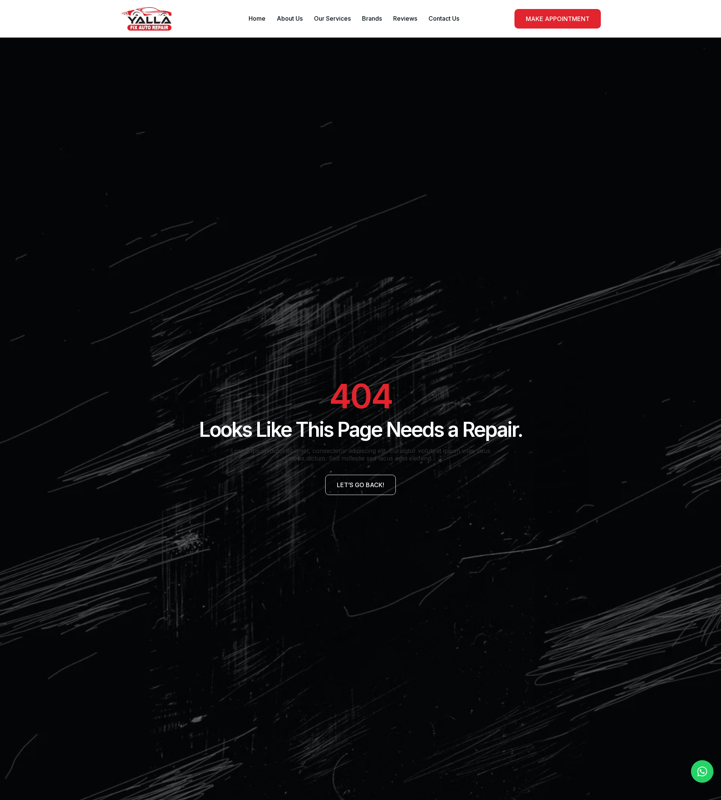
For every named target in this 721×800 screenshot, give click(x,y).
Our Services (332, 18)
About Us (290, 18)
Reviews (405, 18)
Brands (372, 18)
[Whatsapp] (702, 771)
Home (257, 18)
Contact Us (443, 18)
